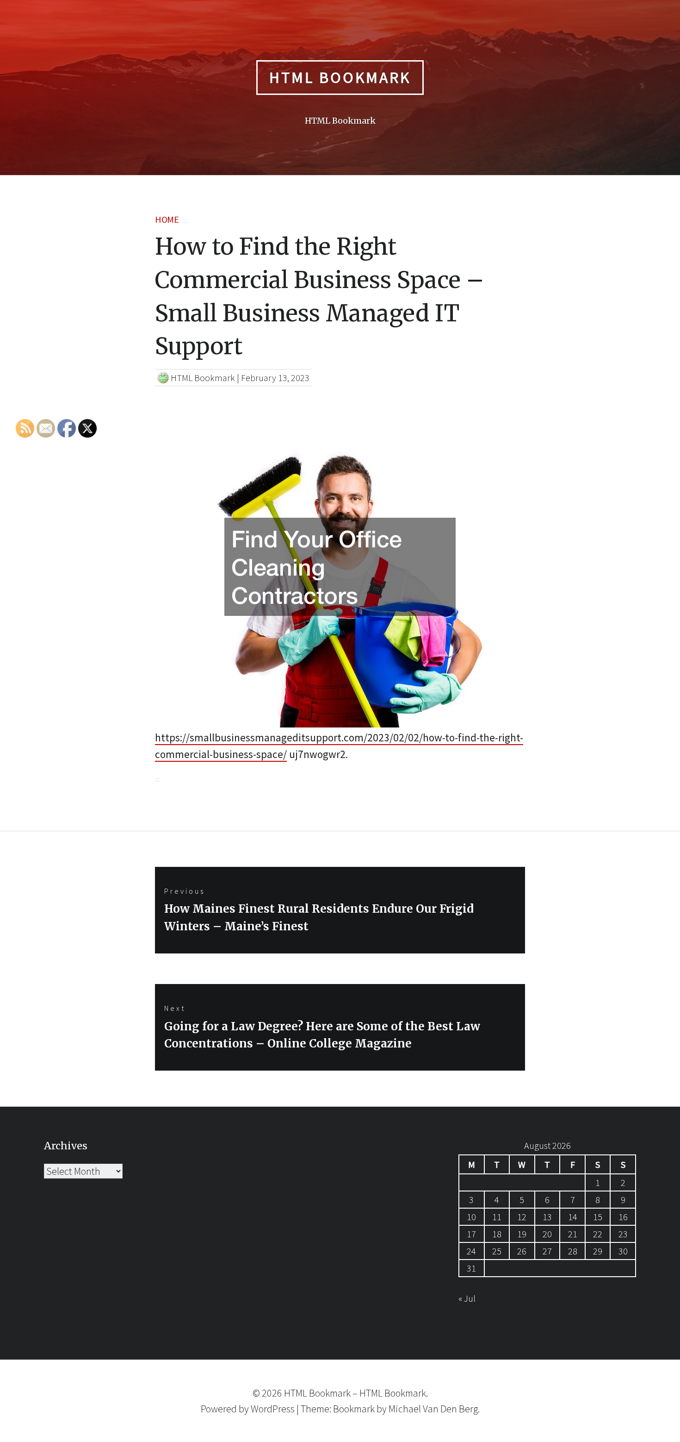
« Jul (467, 1298)
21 (572, 1234)
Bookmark (354, 1408)
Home (167, 219)
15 (597, 1217)
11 (496, 1217)
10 (471, 1217)
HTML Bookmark (340, 77)
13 (547, 1217)
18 (496, 1234)
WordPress (273, 1408)
